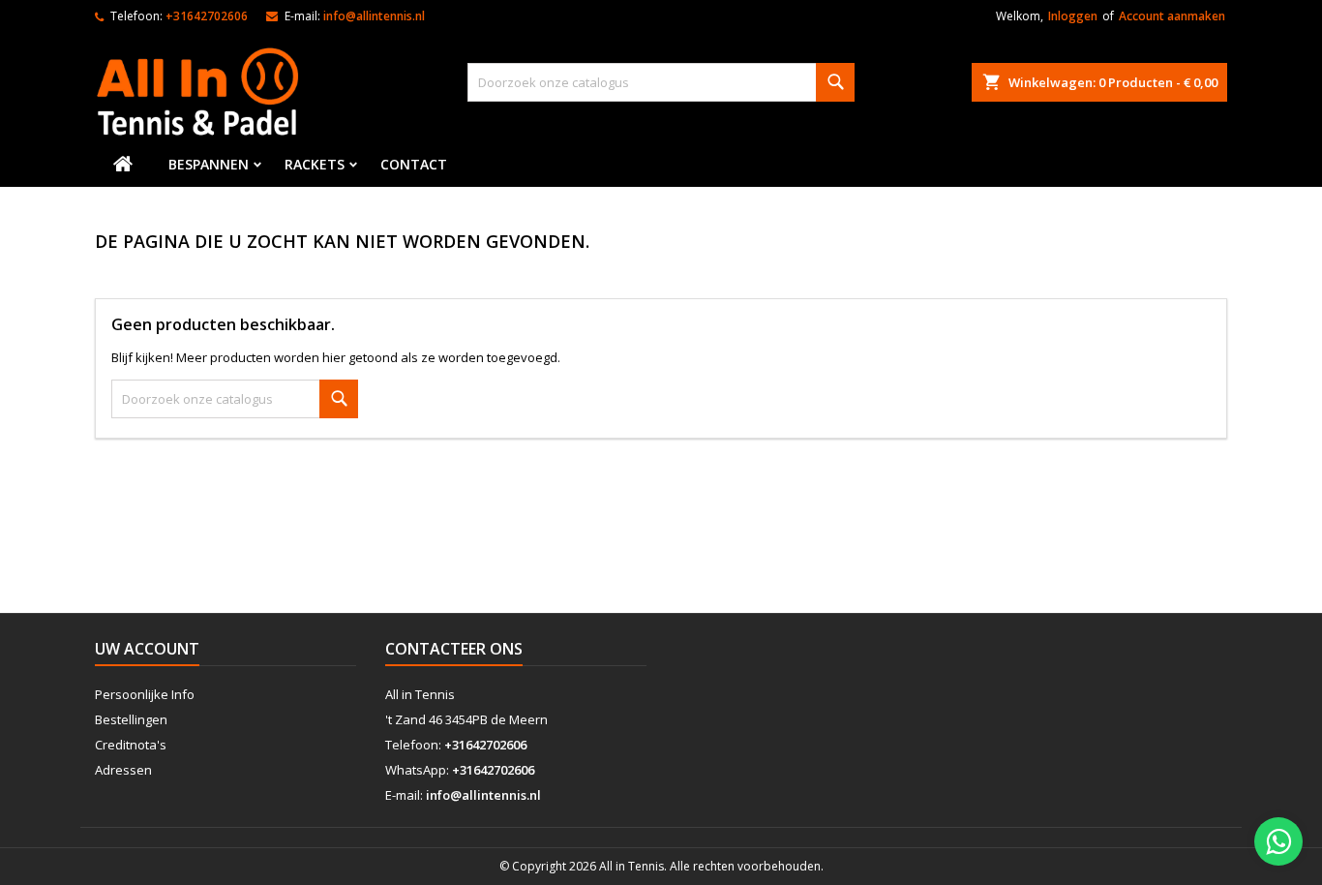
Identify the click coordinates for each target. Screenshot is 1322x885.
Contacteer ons (454, 648)
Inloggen (1072, 16)
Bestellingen (131, 719)
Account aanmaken (1172, 16)
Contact (413, 164)
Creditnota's (130, 744)
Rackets (315, 164)
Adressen (123, 769)
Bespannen (208, 164)
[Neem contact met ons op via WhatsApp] (1278, 841)
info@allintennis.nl (374, 16)
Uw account (147, 648)
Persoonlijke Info (145, 694)
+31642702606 (206, 16)
